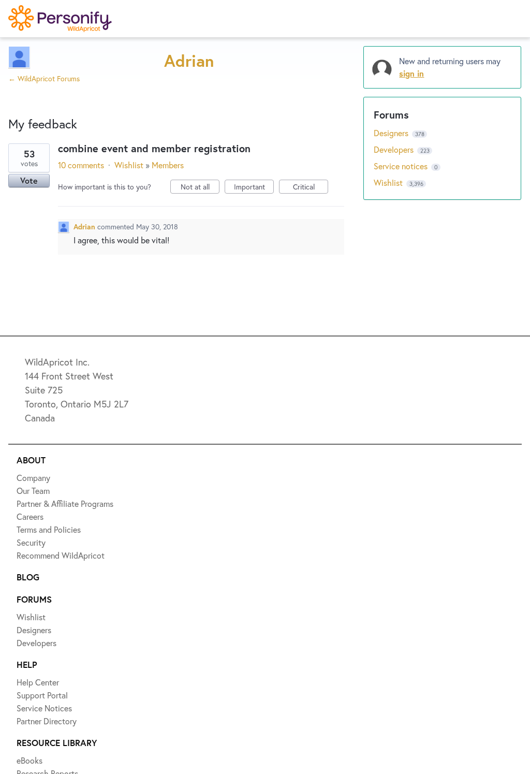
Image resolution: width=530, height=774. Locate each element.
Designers (42, 131)
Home (34, 56)
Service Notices (54, 207)
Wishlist (39, 93)
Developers (45, 169)
